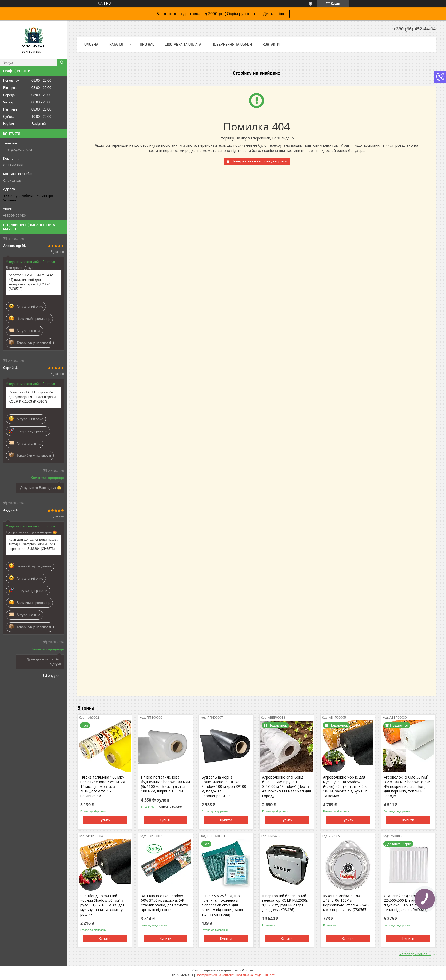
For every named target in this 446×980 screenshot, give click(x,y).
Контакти (271, 44)
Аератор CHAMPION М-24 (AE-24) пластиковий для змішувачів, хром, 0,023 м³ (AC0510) (33, 282)
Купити (105, 820)
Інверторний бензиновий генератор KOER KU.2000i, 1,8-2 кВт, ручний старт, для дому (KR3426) (285, 902)
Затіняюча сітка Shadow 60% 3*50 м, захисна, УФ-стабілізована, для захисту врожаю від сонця (164, 902)
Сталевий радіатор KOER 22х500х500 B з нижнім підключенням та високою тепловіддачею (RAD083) (407, 902)
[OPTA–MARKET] (33, 37)
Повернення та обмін (232, 44)
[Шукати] (62, 62)
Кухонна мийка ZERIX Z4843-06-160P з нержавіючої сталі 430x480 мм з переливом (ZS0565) (346, 902)
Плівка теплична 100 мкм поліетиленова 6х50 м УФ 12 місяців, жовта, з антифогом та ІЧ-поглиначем (102, 786)
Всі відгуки (51, 675)
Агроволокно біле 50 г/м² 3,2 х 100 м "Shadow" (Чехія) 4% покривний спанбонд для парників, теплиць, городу (408, 786)
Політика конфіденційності (255, 975)
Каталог (116, 44)
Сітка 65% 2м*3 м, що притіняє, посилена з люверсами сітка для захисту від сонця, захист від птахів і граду (224, 905)
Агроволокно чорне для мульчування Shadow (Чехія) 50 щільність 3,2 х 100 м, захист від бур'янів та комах (345, 786)
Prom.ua (248, 970)
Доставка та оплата (183, 44)
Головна (90, 44)
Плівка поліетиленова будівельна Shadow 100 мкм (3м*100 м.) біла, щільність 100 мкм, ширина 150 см (165, 784)
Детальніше (274, 14)
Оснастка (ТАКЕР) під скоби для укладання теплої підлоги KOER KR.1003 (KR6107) (32, 396)
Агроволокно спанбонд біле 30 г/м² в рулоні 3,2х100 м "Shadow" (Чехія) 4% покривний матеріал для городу (286, 786)
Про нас (147, 44)
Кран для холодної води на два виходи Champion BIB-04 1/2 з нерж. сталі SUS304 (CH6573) (33, 544)
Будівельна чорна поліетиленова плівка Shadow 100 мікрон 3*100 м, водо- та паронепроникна (224, 786)
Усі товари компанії (415, 954)
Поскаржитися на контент (215, 975)
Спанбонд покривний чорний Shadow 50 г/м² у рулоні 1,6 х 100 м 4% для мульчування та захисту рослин (102, 905)
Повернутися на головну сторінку (259, 161)
